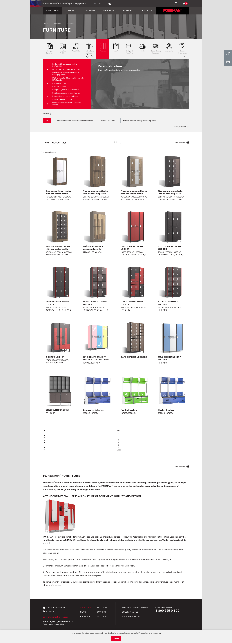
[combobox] (116, 142)
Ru (95, 3)
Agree (116, 639)
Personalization (131, 616)
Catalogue (52, 10)
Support (127, 10)
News (71, 10)
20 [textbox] (115, 142)
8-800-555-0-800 (167, 610)
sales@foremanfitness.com (55, 617)
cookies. (98, 633)
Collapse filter (180, 126)
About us (90, 10)
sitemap (50, 611)
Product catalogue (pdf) (135, 607)
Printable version (55, 608)
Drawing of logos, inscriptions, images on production (119, 67)
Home (45, 23)
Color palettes (130, 612)
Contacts (146, 10)
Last (119, 450)
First (119, 430)
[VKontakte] (109, 3)
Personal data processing (149, 633)
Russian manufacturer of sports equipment (64, 3)
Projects (108, 10)
